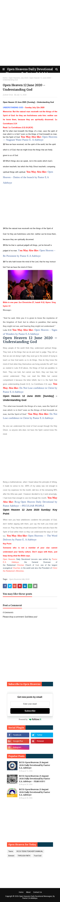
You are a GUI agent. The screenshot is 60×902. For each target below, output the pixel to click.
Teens (10, 851)
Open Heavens (9, 559)
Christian (20, 565)
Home (5, 78)
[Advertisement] (30, 33)
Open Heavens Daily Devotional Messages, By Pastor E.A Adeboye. (37, 897)
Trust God (37, 856)
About (28, 892)
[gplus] (18, 741)
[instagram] (18, 747)
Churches (16, 568)
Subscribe (30, 711)
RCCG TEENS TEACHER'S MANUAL (30, 851)
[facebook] (18, 735)
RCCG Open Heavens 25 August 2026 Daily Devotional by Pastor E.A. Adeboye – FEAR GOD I (34, 779)
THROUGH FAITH (24, 856)
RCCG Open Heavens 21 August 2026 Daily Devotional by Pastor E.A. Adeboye (34, 765)
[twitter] (42, 735)
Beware (11, 856)
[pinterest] (42, 741)
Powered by (23, 719)
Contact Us (37, 892)
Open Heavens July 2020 (18, 78)
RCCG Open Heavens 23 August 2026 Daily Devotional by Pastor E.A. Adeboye (34, 792)
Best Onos (9, 95)
